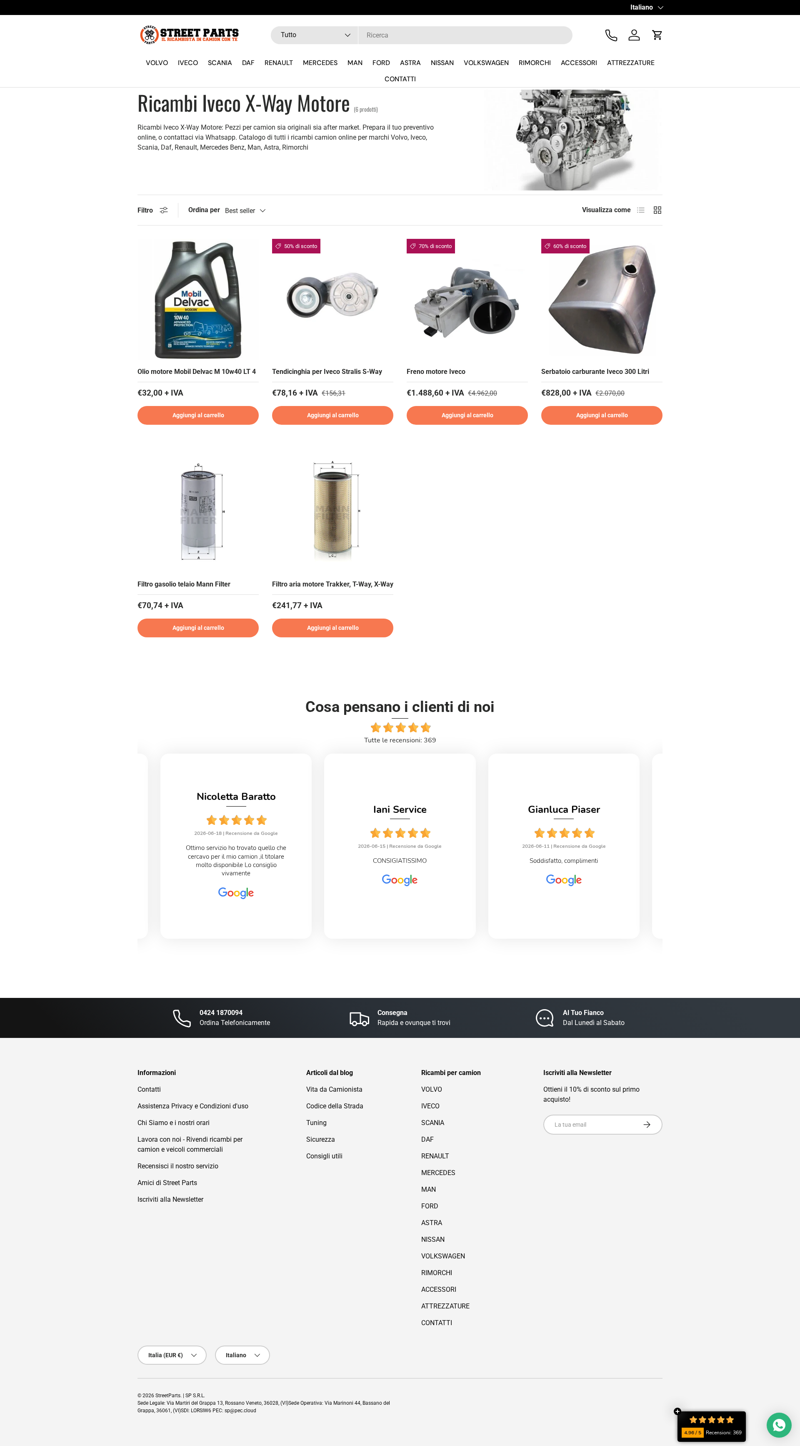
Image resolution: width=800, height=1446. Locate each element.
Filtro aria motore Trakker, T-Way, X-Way (332, 584)
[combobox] (421, 35)
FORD (381, 62)
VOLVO (157, 62)
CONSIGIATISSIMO (400, 860)
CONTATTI (400, 79)
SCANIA (220, 62)
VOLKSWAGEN (486, 62)
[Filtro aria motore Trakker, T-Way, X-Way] (332, 512)
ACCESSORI (579, 62)
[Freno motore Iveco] (467, 299)
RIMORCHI (535, 62)
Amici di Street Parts (167, 1183)
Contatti (149, 1089)
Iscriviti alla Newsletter (170, 1199)
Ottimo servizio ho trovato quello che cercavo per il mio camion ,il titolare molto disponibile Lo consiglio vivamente (236, 860)
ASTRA (410, 62)
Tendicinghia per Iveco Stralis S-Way (327, 372)
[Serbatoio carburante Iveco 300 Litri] (601, 299)
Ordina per (204, 210)
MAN (355, 62)
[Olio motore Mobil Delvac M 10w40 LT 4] (198, 299)
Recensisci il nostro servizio (178, 1166)
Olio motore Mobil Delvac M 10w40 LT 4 (197, 372)
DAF (248, 62)
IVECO (188, 62)
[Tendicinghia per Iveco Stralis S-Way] (332, 299)
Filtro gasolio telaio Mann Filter (184, 584)
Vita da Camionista (334, 1089)
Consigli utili (324, 1156)
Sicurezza (320, 1139)
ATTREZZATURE (631, 62)
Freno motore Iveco (436, 372)
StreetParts (167, 1395)
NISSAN (442, 62)
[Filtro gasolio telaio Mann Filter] (198, 512)
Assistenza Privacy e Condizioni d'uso (193, 1106)
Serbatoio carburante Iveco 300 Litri (595, 372)
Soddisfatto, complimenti (564, 860)
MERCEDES (320, 62)
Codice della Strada (334, 1106)
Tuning (316, 1123)
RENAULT (279, 62)
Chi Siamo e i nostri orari (174, 1123)
